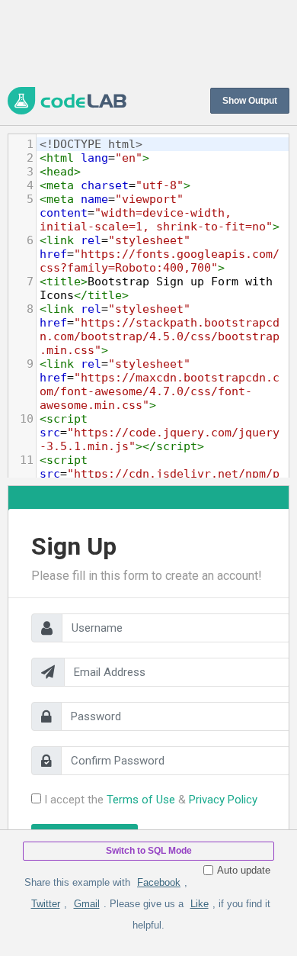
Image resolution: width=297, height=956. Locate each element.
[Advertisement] (148, 42)
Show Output (249, 100)
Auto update (243, 870)
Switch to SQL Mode (149, 850)
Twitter (45, 903)
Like (199, 903)
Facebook (158, 882)
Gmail (87, 903)
